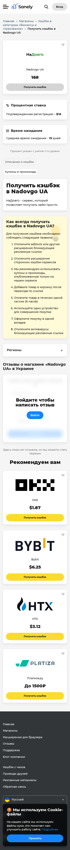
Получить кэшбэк (35, 86)
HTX (35, 619)
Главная (8, 724)
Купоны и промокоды (20, 172)
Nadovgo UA (35, 69)
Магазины (10, 730)
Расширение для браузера (22, 737)
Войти (35, 415)
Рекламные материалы (19, 780)
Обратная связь (14, 786)
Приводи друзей (15, 773)
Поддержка (11, 750)
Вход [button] (59, 7)
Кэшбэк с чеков (14, 767)
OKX (35, 500)
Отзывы (8, 743)
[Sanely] (22, 6)
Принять (35, 838)
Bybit (35, 559)
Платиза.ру (35, 678)
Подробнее (50, 829)
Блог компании (14, 757)
